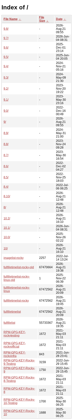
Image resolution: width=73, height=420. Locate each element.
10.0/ (7, 237)
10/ (6, 248)
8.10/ (7, 196)
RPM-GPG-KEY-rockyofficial (15, 345)
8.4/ (6, 186)
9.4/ (6, 66)
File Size (42, 19)
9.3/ (6, 77)
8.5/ (6, 177)
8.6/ (6, 166)
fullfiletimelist (12, 311)
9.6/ (6, 47)
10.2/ (7, 218)
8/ (5, 207)
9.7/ (6, 38)
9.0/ (6, 110)
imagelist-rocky (14, 257)
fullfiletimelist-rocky (16, 300)
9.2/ (6, 88)
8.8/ (6, 144)
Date (59, 19)
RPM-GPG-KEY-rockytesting (15, 334)
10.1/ (7, 227)
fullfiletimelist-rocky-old (19, 267)
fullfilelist (9, 322)
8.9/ (6, 133)
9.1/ (6, 99)
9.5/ (6, 57)
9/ (5, 121)
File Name (11, 19)
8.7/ (6, 155)
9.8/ (6, 28)
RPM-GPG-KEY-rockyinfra (15, 354)
